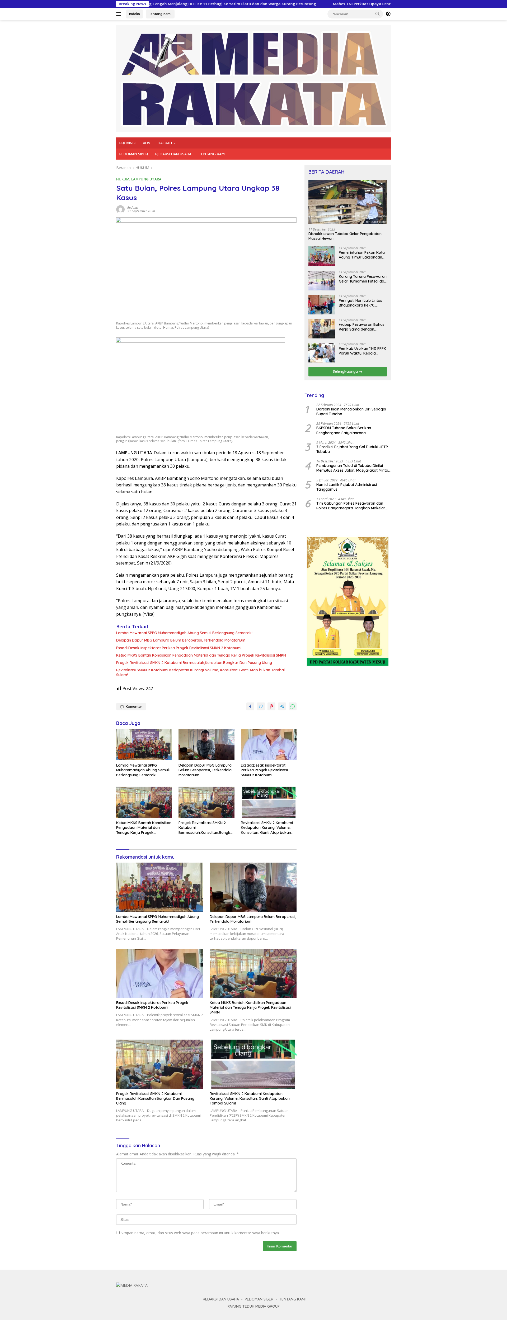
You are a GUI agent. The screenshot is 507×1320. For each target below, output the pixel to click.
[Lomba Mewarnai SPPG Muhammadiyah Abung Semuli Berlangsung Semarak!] (144, 745)
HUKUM (122, 179)
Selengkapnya (346, 371)
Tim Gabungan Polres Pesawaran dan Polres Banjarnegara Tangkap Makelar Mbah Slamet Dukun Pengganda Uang (350, 506)
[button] (377, 13)
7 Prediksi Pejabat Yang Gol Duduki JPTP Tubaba (352, 449)
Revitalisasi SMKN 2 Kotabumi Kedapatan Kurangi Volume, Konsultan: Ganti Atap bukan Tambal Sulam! (200, 672)
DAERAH (165, 143)
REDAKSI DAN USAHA (173, 154)
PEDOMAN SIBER (133, 154)
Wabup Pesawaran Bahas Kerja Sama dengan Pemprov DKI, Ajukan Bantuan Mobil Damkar (361, 327)
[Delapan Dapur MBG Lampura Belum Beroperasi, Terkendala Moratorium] (206, 745)
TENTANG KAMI (212, 154)
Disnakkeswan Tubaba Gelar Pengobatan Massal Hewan (345, 236)
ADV (146, 143)
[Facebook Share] (250, 706)
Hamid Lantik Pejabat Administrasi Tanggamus (346, 487)
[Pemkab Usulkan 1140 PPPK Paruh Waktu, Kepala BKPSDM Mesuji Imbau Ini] (321, 352)
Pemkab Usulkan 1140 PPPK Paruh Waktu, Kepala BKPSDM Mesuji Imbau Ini (362, 351)
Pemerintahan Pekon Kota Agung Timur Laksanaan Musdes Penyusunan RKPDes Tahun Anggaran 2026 (362, 255)
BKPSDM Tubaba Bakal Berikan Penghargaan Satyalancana (343, 430)
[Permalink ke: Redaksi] (120, 209)
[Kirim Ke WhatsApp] (293, 706)
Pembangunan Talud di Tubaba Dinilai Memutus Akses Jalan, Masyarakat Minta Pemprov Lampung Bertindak (352, 468)
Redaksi (132, 207)
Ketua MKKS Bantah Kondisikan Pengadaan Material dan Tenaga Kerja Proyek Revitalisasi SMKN (201, 655)
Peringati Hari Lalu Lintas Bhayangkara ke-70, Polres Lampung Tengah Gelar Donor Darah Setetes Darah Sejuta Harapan (363, 303)
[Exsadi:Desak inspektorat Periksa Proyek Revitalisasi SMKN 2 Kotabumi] (269, 745)
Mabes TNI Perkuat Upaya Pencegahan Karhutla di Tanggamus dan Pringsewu (343, 4)
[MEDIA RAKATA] (253, 78)
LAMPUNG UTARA (146, 179)
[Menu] (119, 13)
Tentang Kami (160, 14)
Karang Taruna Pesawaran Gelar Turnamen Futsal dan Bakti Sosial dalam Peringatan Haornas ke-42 (363, 279)
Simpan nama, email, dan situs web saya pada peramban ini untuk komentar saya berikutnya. (200, 1232)
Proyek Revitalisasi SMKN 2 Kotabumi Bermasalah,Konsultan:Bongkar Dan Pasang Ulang (194, 662)
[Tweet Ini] (261, 706)
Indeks (134, 14)
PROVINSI (127, 143)
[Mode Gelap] (388, 13)
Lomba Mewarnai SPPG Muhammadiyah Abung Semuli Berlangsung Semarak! (184, 632)
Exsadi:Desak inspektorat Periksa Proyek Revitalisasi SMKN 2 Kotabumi (178, 647)
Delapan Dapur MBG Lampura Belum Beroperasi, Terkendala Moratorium (180, 640)
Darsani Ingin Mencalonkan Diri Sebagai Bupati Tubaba (351, 412)
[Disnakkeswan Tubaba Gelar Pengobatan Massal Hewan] (347, 202)
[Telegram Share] (282, 706)
